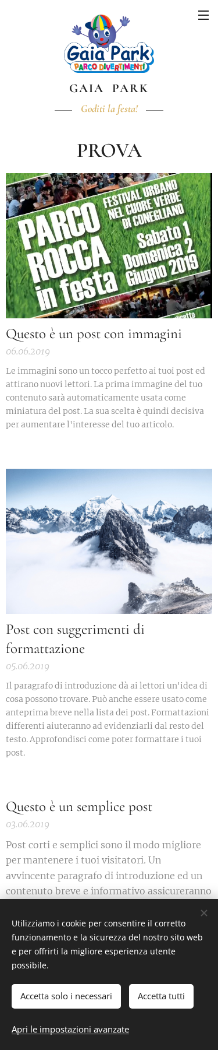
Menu (203, 14)
